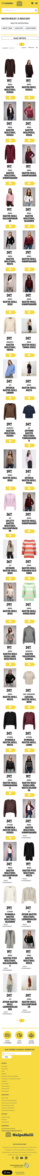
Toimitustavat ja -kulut (7, 1105)
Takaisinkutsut (5, 1088)
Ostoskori (4, 1119)
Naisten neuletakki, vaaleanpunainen (10, 874)
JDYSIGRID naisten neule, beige (10, 570)
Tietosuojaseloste (20, 1174)
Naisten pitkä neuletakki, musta (29, 873)
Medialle (3, 1074)
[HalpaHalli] (19, 3)
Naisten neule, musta (29, 388)
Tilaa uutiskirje (5, 1086)
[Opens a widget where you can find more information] (7, 1172)
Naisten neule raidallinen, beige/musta (10, 656)
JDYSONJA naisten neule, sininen (10, 390)
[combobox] (19, 10)
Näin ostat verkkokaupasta (9, 1100)
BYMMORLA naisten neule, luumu (29, 742)
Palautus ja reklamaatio (8, 1108)
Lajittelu (23, 47)
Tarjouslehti (4, 1069)
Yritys (3, 1071)
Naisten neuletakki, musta (10, 261)
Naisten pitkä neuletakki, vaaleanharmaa (10, 962)
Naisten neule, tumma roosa (29, 345)
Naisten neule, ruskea (29, 88)
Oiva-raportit (5, 1091)
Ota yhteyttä (5, 1084)
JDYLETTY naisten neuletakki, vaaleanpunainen (10, 525)
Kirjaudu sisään (5, 1117)
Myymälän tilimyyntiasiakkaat (9, 1076)
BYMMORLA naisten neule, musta (10, 742)
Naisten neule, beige (10, 303)
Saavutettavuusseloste (7, 1110)
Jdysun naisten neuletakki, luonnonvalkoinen (29, 918)
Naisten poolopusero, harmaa (29, 656)
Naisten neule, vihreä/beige (29, 612)
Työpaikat (4, 1081)
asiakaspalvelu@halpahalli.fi (11, 1131)
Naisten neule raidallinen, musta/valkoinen (29, 786)
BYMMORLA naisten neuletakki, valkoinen (10, 918)
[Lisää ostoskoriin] (10, 97)
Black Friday (4, 1098)
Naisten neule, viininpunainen (29, 174)
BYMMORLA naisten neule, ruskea (10, 830)
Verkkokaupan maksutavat (9, 1103)
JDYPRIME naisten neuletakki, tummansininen (29, 435)
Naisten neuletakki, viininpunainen (10, 175)
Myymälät (4, 1066)
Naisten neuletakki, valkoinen (29, 218)
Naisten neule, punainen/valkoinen (29, 570)
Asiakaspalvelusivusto (8, 1128)
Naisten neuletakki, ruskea (10, 89)
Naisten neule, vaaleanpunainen (10, 218)
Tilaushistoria (5, 1122)
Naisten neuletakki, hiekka (10, 347)
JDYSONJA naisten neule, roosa (29, 480)
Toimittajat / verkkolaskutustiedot (11, 1079)
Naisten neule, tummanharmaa (10, 785)
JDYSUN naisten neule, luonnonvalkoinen (10, 1005)
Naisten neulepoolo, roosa (29, 132)
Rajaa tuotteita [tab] (20, 38)
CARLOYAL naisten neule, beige (29, 699)
